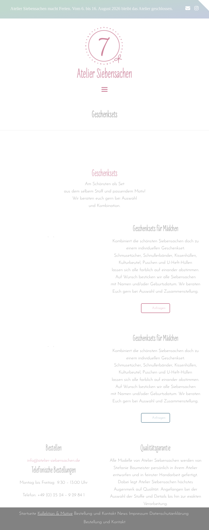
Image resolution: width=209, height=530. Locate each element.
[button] (104, 89)
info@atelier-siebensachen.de (53, 460)
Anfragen (158, 308)
